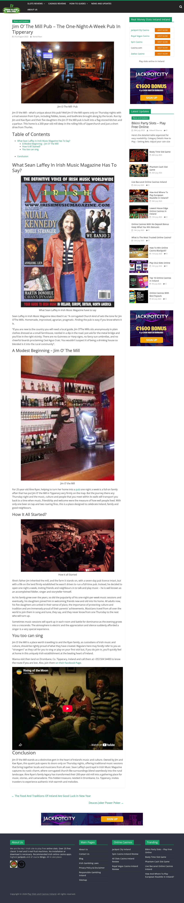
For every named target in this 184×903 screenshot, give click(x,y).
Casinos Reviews (57, 3)
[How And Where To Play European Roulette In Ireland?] (138, 191)
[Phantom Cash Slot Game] (138, 165)
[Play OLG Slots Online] (138, 261)
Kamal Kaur (37, 36)
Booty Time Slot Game (160, 151)
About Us (32, 9)
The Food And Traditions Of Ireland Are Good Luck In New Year (51, 796)
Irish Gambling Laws (89, 863)
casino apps (65, 854)
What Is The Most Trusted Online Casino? (151, 237)
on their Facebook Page (68, 662)
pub (78, 489)
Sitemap (83, 880)
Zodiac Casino (137, 53)
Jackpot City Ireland (121, 849)
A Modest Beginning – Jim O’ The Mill (40, 143)
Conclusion (22, 156)
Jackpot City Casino (140, 30)
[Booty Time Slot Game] (138, 150)
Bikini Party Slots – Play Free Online (149, 125)
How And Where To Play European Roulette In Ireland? (159, 195)
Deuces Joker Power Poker (106, 802)
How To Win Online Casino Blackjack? (159, 249)
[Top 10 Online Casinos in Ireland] (138, 276)
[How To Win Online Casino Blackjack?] (138, 246)
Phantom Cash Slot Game (157, 861)
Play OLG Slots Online (160, 262)
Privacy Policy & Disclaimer (92, 867)
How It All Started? (31, 146)
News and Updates (101, 3)
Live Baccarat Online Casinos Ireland (149, 182)
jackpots (22, 857)
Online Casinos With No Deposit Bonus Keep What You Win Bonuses (150, 225)
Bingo (43, 857)
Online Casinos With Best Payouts (159, 294)
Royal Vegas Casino (140, 36)
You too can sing (30, 149)
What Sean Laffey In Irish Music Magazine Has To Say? (43, 140)
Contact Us (84, 854)
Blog (81, 858)
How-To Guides (77, 3)
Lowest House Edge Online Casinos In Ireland (159, 211)
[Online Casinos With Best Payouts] (138, 291)
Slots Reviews (35, 3)
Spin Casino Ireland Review (125, 854)
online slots (52, 848)
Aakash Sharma (155, 130)
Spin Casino (136, 42)
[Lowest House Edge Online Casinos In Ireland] (138, 207)
